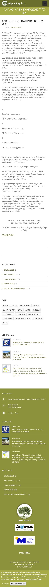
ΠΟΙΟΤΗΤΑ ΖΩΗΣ (33, 314)
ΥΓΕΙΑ (5, 323)
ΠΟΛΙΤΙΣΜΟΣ (7, 318)
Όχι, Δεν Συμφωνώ (18, 584)
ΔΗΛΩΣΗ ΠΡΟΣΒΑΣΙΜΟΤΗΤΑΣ (25, 564)
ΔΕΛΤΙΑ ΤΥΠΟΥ (9, 275)
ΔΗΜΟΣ (36, 306)
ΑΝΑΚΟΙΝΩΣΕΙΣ (16, 28)
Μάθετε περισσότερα (33, 579)
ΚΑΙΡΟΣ (27, 310)
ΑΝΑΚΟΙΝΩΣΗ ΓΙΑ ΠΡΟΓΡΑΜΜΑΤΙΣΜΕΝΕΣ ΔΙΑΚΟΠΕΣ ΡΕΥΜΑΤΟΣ (28, 343)
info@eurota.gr (13, 413)
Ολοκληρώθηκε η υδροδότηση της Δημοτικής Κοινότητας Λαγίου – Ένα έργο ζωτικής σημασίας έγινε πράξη (29, 357)
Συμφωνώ (5, 584)
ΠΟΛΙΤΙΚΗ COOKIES (24, 567)
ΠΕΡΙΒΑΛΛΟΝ (8, 314)
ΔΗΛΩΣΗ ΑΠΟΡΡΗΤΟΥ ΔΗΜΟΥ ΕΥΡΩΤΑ (24, 562)
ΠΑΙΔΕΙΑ (36, 310)
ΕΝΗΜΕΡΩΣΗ (9, 284)
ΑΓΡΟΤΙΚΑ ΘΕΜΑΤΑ (10, 306)
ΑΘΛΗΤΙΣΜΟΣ (25, 306)
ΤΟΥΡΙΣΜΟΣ (37, 318)
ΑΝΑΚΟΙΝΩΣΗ (8, 235)
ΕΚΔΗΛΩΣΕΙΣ (9, 270)
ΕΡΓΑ (20, 310)
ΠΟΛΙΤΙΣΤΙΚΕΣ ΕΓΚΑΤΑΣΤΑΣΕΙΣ (15, 288)
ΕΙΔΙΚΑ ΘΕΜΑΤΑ (9, 310)
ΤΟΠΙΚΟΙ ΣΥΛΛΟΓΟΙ (22, 318)
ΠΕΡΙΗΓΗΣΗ (20, 314)
